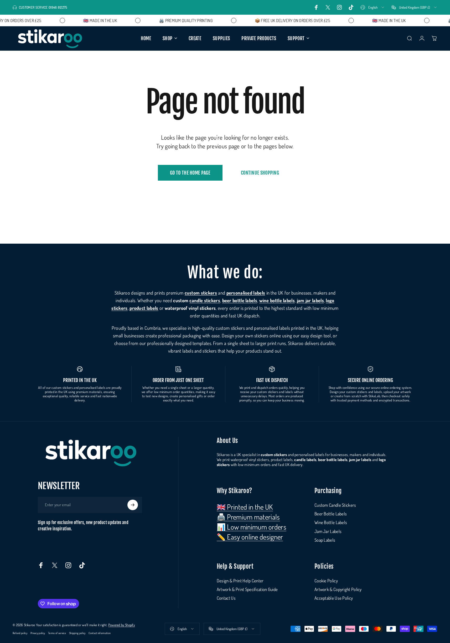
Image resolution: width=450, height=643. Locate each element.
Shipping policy (77, 633)
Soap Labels (324, 540)
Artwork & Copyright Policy (338, 589)
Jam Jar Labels (328, 531)
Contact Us (226, 598)
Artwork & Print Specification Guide (247, 589)
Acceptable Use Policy (333, 598)
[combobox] (372, 7)
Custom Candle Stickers (335, 505)
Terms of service (57, 633)
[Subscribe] (132, 505)
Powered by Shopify (121, 625)
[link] (245, 506)
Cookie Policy (326, 580)
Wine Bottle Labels (330, 522)
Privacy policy (37, 633)
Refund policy (20, 633)
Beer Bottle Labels (330, 513)
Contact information (100, 633)
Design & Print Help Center (240, 580)
